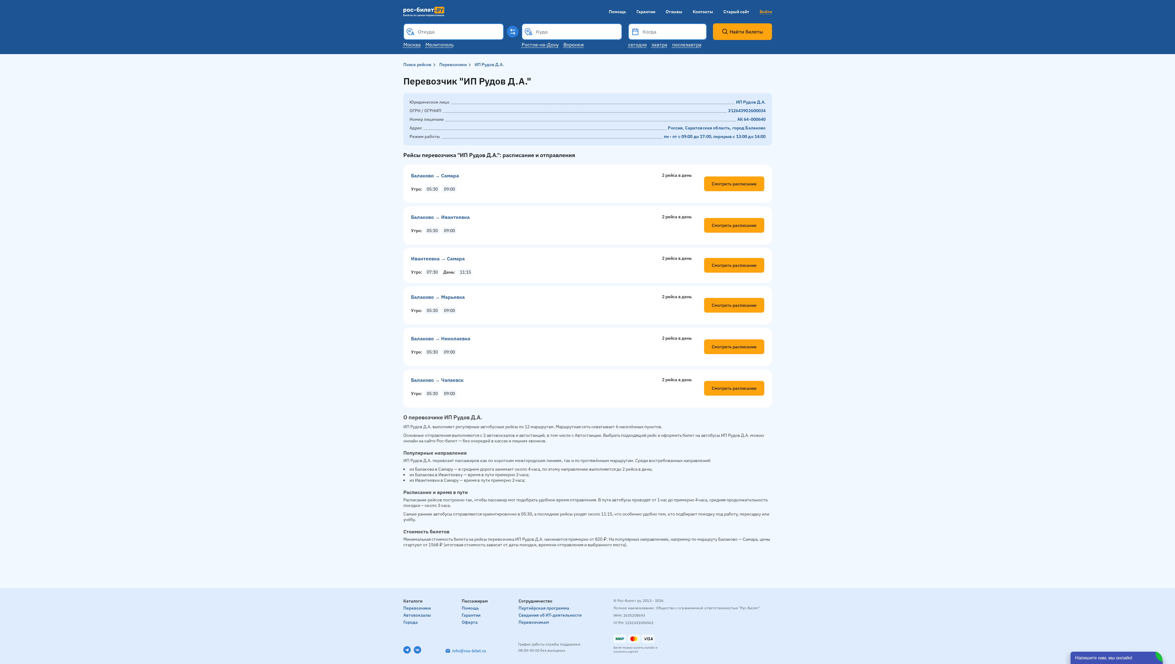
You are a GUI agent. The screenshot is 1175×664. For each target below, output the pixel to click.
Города (410, 622)
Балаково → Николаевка (440, 338)
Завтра (660, 45)
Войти (766, 11)
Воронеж (573, 45)
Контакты (703, 11)
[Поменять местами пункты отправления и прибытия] (513, 32)
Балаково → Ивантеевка (440, 217)
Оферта (470, 622)
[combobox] (453, 31)
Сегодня (637, 45)
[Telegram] (407, 650)
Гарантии (645, 11)
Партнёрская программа (544, 608)
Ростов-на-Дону (540, 45)
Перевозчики (453, 64)
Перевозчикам (534, 622)
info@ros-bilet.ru (469, 651)
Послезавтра (687, 45)
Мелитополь (439, 45)
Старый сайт (736, 11)
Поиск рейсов (417, 64)
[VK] (417, 650)
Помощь (617, 11)
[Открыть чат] (1117, 658)
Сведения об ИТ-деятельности (550, 615)
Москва (412, 45)
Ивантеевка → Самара (438, 258)
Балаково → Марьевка (438, 297)
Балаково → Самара (435, 175)
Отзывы (674, 11)
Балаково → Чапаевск (437, 380)
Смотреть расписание (734, 184)
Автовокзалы (417, 615)
